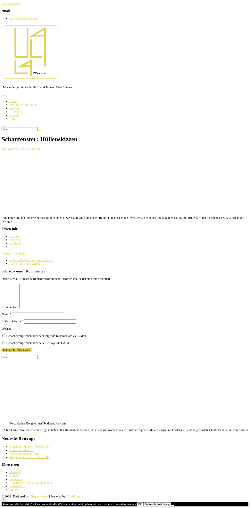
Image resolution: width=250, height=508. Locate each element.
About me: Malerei (21, 450)
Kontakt (14, 115)
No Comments (32, 148)
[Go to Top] (3, 500)
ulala (5, 148)
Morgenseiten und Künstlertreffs (29, 457)
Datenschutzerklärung (157, 504)
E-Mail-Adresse (12, 321)
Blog (12, 118)
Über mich (15, 111)
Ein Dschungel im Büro (24, 453)
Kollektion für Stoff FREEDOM (29, 446)
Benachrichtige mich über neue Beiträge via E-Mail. (38, 343)
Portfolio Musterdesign (23, 104)
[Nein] (172, 505)
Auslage (20, 253)
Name (6, 314)
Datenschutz (17, 486)
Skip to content (11, 3)
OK (140, 504)
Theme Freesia (39, 496)
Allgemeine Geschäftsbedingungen (31, 482)
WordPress (73, 496)
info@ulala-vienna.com (23, 18)
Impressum (16, 479)
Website (6, 328)
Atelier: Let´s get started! (26, 263)
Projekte (14, 108)
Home (13, 101)
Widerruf (14, 489)
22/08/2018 (15, 148)
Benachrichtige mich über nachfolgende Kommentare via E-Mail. (46, 336)
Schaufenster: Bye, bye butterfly (31, 260)
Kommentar (10, 307)
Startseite (15, 472)
